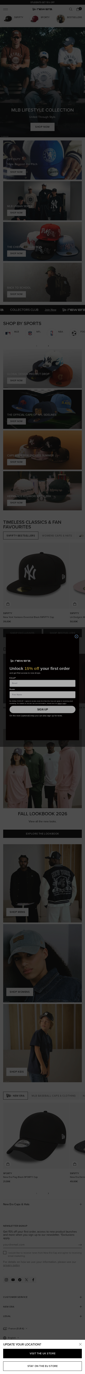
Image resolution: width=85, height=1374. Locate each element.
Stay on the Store (42, 1366)
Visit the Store (43, 1353)
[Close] (80, 1344)
